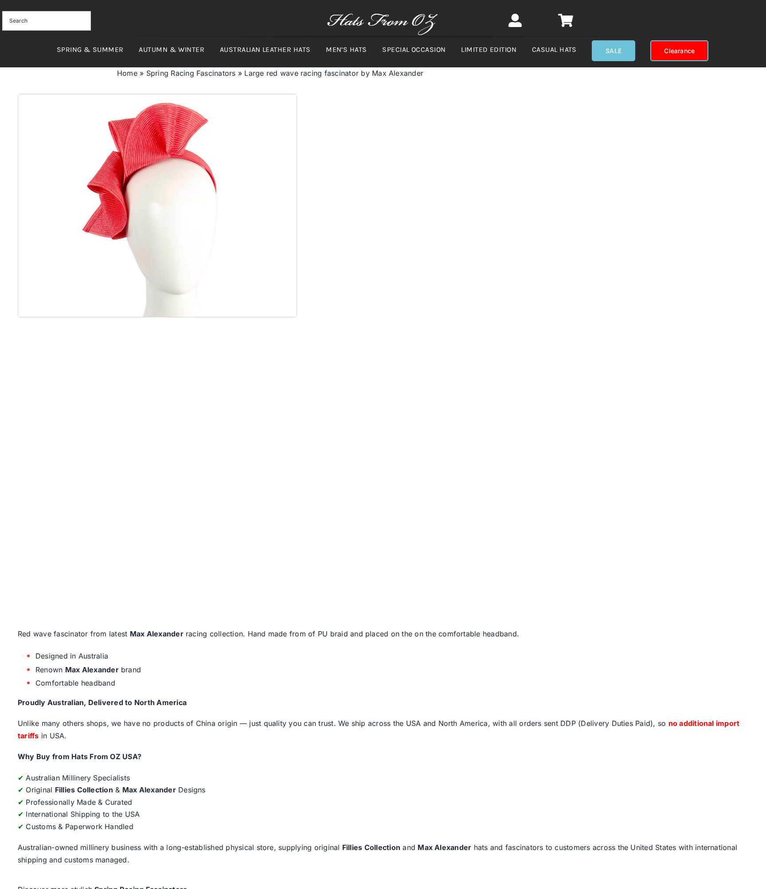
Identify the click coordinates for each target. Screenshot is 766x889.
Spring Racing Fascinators (191, 73)
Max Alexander (157, 633)
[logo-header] (382, 8)
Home (127, 73)
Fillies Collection (84, 789)
